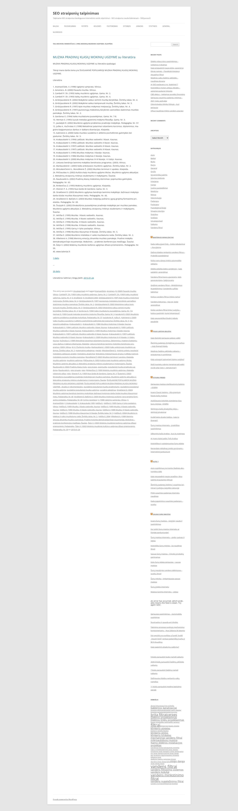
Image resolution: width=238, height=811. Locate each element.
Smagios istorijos (157, 211)
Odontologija (156, 198)
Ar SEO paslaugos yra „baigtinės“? (164, 84)
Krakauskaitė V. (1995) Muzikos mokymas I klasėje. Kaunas (106, 330)
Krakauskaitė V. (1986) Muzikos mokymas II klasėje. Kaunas (107, 324)
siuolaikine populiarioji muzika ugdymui (83, 390)
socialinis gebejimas (108, 390)
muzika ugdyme (59, 360)
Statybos (153, 26)
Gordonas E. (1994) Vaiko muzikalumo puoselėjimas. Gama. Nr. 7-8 (105, 311)
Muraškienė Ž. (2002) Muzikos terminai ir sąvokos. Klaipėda (109, 357)
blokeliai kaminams (157, 710)
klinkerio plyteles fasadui (160, 731)
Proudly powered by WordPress (65, 799)
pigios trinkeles (156, 750)
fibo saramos (174, 722)
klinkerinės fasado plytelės (169, 726)
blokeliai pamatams (158, 712)
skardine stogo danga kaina (160, 762)
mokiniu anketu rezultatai (127, 350)
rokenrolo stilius (59, 373)
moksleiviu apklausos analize (64, 354)
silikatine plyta (156, 757)
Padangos (155, 201)
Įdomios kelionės (158, 178)
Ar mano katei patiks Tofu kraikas (164, 438)
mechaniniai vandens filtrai (166, 737)
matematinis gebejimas (85, 350)
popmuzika (102, 367)
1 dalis (56, 258)
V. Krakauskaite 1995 (86, 403)
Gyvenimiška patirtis (159, 175)
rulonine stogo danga (171, 753)
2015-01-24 (89, 278)
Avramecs (111, 291)
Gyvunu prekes (159, 377)
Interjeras (155, 181)
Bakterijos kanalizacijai (163, 237)
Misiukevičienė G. (109, 350)
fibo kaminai (165, 722)
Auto (153, 155)
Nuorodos (57, 32)
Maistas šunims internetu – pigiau (164, 592)
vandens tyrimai (156, 784)
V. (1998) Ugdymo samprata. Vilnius (112, 400)
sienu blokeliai (174, 755)
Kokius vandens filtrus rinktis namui (165, 297)
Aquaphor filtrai (157, 74)
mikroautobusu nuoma (164, 740)
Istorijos (127, 26)
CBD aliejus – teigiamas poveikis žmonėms (168, 94)
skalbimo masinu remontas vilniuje (163, 759)
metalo (98, 350)
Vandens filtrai (157, 227)
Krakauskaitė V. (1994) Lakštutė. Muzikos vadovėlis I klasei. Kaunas (80, 327)
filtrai (155, 725)
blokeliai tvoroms (171, 712)
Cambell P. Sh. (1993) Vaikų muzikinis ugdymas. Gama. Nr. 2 (83, 294)
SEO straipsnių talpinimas (76, 13)
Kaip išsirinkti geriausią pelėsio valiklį (165, 338)
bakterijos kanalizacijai (164, 708)
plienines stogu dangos (170, 750)
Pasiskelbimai (70, 26)
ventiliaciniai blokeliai (170, 784)
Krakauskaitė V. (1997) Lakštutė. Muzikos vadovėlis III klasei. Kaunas (80, 334)
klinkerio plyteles (160, 728)
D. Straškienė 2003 (90, 298)
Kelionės (97, 26)
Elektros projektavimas (164, 717)
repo (83, 370)
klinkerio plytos (159, 733)
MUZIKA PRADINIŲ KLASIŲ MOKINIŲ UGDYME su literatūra (94, 57)
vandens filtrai (164, 766)
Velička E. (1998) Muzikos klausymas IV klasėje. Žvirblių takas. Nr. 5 (86, 413)
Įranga (153, 184)
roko (69, 373)
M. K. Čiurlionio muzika (81, 347)
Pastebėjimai (112, 26)
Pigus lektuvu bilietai (162, 331)
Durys (153, 165)
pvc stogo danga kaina (175, 751)
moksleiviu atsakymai (86, 354)
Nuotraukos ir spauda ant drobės (164, 622)
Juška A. (117, 317)
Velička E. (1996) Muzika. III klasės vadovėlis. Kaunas (81, 410)
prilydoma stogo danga (159, 751)
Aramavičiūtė (100, 291)
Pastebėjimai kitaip (158, 208)
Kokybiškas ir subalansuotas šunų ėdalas (167, 443)
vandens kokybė (160, 772)
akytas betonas (156, 706)
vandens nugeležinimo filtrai (167, 781)
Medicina (154, 191)
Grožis (153, 171)
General (166, 26)
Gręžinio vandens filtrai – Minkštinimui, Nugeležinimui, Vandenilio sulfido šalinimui (166, 288)
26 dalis (56, 271)
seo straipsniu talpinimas (160, 755)
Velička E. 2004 (104, 416)
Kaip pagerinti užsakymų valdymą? (165, 647)
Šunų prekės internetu (160, 587)
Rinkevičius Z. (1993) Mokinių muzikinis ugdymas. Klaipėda (110, 370)
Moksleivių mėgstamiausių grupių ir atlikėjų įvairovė (117, 354)
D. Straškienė (77, 298)
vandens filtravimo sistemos (167, 769)
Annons (139, 26)
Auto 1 (156, 462)
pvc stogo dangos (157, 753)
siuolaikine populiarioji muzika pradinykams (101, 387)
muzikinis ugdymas (75, 360)
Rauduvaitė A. (64, 370)
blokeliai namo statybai (172, 710)
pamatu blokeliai (173, 748)
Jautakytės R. (108, 317)
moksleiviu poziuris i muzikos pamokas (69, 357)
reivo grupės (76, 370)
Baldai (56, 26)
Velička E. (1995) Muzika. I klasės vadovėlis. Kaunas (79, 406)
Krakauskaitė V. (75, 324)
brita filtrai (159, 714)
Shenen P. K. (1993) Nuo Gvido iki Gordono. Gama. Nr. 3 (94, 373)
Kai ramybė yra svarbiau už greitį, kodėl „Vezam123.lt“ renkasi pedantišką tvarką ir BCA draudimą (168, 638)
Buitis (153, 161)
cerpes (172, 714)
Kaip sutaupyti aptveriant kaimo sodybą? (167, 359)
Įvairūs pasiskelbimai (159, 188)
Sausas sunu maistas (162, 514)
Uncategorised (79, 291)
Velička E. (99, 403)
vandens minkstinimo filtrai (167, 777)
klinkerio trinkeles (161, 735)
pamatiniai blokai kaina (159, 748)
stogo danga (177, 761)
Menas (153, 194)
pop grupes (92, 367)
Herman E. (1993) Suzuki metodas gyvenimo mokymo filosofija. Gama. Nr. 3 (83, 314)
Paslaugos (155, 204)
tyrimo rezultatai (90, 400)
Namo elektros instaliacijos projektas (166, 744)
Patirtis (84, 26)
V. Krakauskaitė (70, 403)
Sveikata (154, 217)
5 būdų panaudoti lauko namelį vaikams (167, 657)
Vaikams (154, 224)
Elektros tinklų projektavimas (167, 720)
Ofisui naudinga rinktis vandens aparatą (167, 111)
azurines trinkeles (167, 706)
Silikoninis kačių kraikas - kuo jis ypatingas (168, 433)
